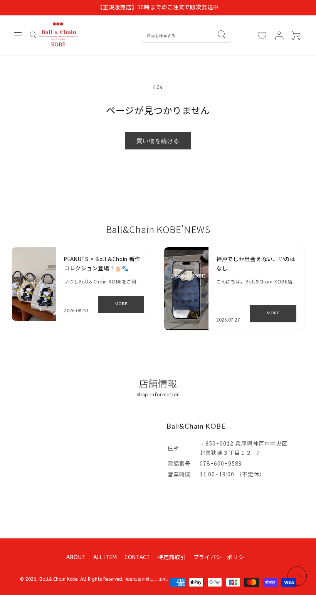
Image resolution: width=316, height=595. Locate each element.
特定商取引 (172, 557)
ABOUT (76, 557)
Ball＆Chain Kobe (58, 579)
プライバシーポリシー (221, 557)
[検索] (221, 35)
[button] (17, 35)
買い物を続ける (158, 140)
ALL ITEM (105, 557)
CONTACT (137, 557)
